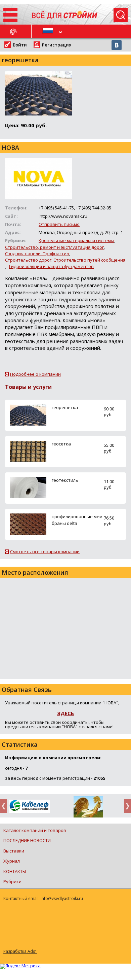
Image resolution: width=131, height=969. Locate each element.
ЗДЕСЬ (65, 713)
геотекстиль (65, 480)
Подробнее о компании (35, 374)
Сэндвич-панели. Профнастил (37, 253)
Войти (20, 45)
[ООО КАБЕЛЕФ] (29, 806)
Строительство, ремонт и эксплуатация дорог (54, 247)
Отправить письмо (59, 224)
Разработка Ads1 (20, 951)
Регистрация (57, 45)
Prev (5, 806)
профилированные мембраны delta (77, 519)
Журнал (11, 861)
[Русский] (49, 31)
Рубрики (12, 881)
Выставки (13, 851)
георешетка (65, 407)
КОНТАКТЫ (14, 871)
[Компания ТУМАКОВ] (88, 808)
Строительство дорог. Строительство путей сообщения (65, 260)
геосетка (61, 444)
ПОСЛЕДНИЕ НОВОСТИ (27, 840)
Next (125, 806)
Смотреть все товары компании (45, 551)
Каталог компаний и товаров (34, 830)
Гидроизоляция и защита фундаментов (51, 266)
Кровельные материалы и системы (76, 240)
